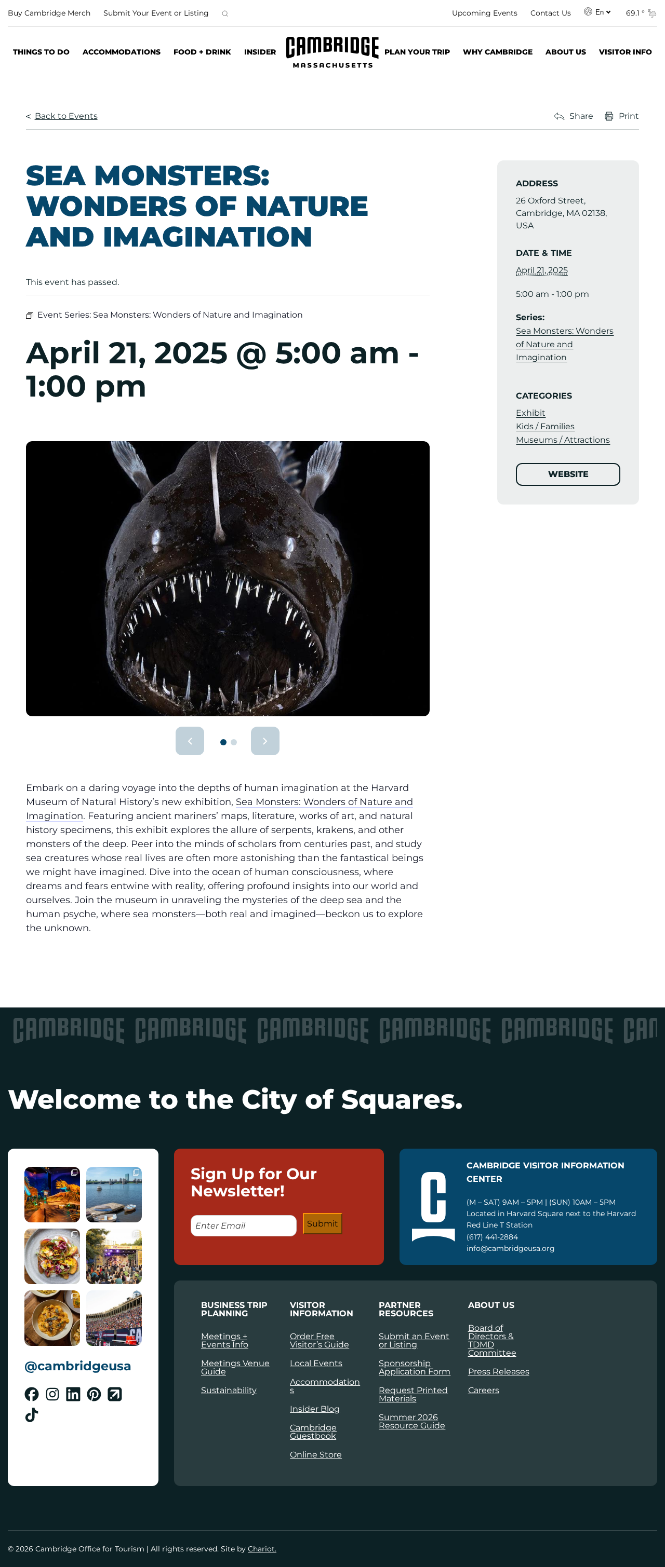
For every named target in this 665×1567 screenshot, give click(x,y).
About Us (566, 52)
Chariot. (262, 1549)
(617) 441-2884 (492, 1237)
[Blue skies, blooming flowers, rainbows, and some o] (114, 1194)
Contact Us (550, 13)
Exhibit (531, 413)
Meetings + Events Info (224, 1340)
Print (629, 116)
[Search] (225, 13)
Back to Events (66, 116)
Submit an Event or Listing (414, 1340)
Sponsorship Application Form (414, 1367)
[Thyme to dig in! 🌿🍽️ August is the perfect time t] (52, 1256)
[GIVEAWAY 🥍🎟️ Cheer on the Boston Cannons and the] (114, 1318)
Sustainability (229, 1390)
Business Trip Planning (234, 1309)
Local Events (316, 1363)
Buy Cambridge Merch (49, 13)
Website (568, 474)
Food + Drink (202, 52)
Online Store (316, 1455)
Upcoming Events (484, 13)
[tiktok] (31, 1415)
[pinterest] (94, 1394)
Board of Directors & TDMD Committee (492, 1340)
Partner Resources (406, 1309)
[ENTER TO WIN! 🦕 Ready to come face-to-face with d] (52, 1194)
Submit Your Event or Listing (156, 13)
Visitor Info (625, 52)
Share (581, 116)
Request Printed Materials (413, 1394)
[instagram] (52, 1394)
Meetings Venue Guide (235, 1367)
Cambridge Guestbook (313, 1432)
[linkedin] (73, 1394)
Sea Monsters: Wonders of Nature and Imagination (565, 344)
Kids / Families (545, 426)
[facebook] (31, 1394)
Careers (483, 1390)
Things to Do (41, 52)
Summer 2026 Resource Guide (412, 1421)
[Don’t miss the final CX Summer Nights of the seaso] (114, 1256)
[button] (190, 741)
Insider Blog (315, 1409)
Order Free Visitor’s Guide (319, 1340)
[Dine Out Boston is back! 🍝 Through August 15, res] (52, 1318)
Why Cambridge (498, 52)
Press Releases (498, 1372)
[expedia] (115, 1394)
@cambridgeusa (77, 1365)
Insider (260, 52)
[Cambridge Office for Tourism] (332, 52)
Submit (322, 1224)
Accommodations (122, 52)
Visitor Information (321, 1309)
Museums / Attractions (563, 439)
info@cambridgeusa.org (511, 1248)
